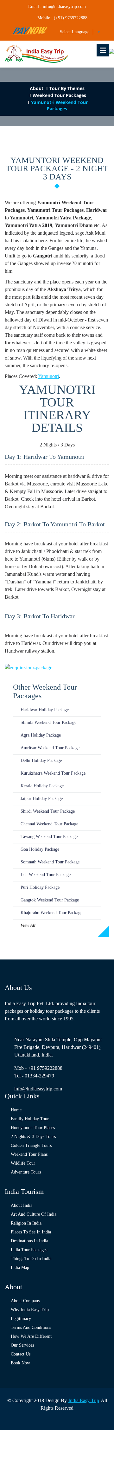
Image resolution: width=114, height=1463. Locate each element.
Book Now (20, 1363)
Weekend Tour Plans (29, 1154)
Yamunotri (48, 376)
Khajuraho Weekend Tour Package (51, 912)
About (36, 88)
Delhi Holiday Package (41, 760)
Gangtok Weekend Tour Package (50, 900)
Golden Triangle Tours (31, 1145)
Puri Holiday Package (40, 887)
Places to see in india (31, 1232)
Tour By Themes (67, 88)
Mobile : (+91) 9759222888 (62, 18)
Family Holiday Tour (30, 1118)
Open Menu (103, 50)
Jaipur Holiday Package (42, 798)
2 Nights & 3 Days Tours (33, 1136)
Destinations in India (29, 1241)
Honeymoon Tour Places (33, 1127)
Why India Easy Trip (30, 1309)
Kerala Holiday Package (42, 786)
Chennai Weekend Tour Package (49, 824)
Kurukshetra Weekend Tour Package (53, 773)
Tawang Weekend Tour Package (49, 836)
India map (20, 1267)
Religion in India (26, 1223)
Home (16, 1110)
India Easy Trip (83, 1400)
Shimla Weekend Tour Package (48, 722)
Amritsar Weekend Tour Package (50, 747)
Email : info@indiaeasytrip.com (57, 6)
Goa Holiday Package (40, 849)
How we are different (31, 1336)
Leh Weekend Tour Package (46, 874)
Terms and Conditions (31, 1327)
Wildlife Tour (23, 1163)
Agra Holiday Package (41, 735)
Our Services (22, 1345)
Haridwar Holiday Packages (45, 709)
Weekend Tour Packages (59, 95)
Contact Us (20, 1354)
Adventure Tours (26, 1172)
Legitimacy (21, 1318)
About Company (25, 1300)
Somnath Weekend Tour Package (50, 862)
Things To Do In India (31, 1258)
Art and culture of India (33, 1214)
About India (21, 1205)
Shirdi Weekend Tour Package (48, 811)
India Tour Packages (29, 1249)
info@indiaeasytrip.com (38, 1088)
